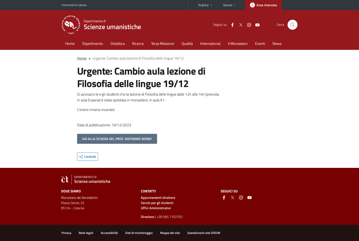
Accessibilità (109, 232)
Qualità (187, 43)
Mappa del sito (170, 232)
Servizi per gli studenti (157, 202)
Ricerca (138, 43)
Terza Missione (162, 43)
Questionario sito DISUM (203, 232)
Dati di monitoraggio (139, 232)
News (277, 43)
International (210, 43)
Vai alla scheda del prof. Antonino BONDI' (117, 138)
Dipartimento (92, 43)
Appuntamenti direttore (158, 197)
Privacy (66, 232)
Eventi (260, 43)
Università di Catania (73, 5)
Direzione (147, 216)
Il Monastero (238, 43)
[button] (87, 156)
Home (70, 43)
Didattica (118, 43)
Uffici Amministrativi (156, 207)
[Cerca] (293, 25)
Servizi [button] (227, 4)
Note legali (86, 232)
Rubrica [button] (203, 4)
